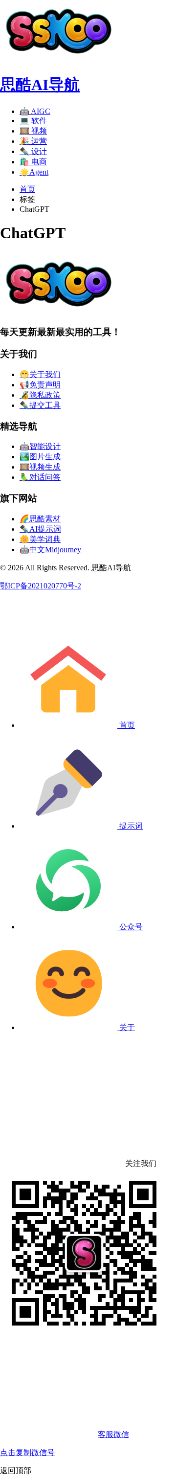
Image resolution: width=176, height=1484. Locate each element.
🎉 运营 (33, 141)
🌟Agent (34, 172)
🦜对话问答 (40, 477)
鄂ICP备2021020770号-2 (40, 586)
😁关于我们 (40, 374)
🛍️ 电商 (33, 161)
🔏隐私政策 (40, 395)
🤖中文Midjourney (50, 549)
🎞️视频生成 (40, 467)
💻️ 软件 (33, 120)
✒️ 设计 (33, 151)
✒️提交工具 (40, 405)
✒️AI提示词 (40, 529)
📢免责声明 (40, 385)
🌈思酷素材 (40, 519)
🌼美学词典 (40, 539)
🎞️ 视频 (33, 131)
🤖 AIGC (35, 111)
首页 (27, 189)
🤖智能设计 (40, 446)
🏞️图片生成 (40, 456)
